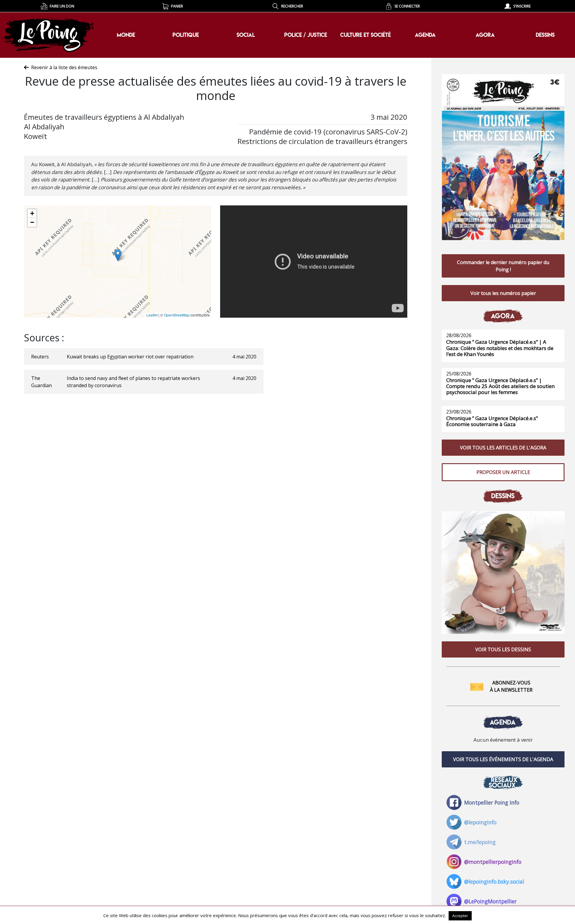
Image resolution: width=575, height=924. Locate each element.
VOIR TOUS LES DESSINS (503, 649)
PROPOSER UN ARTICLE (503, 472)
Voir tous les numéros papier (503, 293)
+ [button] (32, 213)
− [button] (32, 222)
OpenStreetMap (177, 314)
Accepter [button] (460, 915)
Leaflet (152, 314)
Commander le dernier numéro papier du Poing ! (503, 266)
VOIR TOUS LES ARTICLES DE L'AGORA (503, 447)
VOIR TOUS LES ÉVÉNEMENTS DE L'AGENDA (503, 759)
